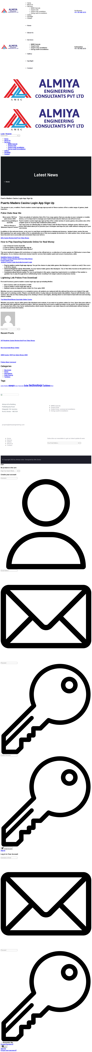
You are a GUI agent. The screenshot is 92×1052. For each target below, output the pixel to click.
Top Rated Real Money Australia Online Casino (16, 299)
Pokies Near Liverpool (8, 362)
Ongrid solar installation (38, 11)
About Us (30, 5)
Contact (29, 18)
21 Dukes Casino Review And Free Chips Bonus (17, 259)
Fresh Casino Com (7, 260)
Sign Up (3, 1049)
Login (2, 134)
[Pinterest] (5, 311)
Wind (52, 385)
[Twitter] (2, 311)
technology (35, 385)
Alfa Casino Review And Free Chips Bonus (15, 238)
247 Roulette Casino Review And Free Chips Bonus (18, 340)
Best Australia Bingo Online (10, 348)
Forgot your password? (9, 1050)
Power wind (21, 385)
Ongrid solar (34, 10)
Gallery (29, 15)
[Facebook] (1, 311)
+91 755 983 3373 (80, 48)
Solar (26, 385)
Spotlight (30, 16)
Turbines (46, 385)
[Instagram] (4, 311)
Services (30, 6)
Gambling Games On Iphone (10, 257)
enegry (12, 385)
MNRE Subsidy (35, 8)
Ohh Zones (37, 459)
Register (9, 134)
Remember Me (8, 1042)
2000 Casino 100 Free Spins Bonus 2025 (14, 355)
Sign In (3, 850)
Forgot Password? (7, 1044)
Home (29, 3)
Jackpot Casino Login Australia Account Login (16, 262)
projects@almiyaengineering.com (13, 425)
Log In (5, 1047)
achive (2, 385)
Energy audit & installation (39, 13)
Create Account (8, 848)
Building (6, 385)
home (16, 385)
